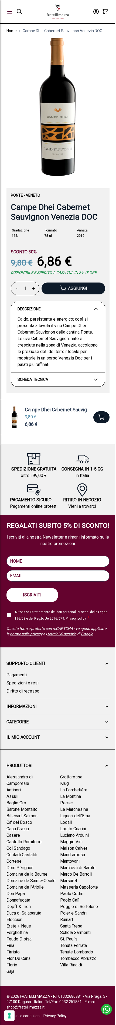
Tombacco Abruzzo (78, 958)
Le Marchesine (74, 809)
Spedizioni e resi (22, 682)
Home (11, 31)
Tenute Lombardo (76, 952)
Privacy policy (76, 618)
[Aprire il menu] (9, 11)
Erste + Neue (18, 926)
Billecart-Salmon (21, 815)
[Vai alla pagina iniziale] (57, 11)
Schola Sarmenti (75, 932)
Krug (64, 783)
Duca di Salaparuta (23, 913)
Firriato (13, 952)
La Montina (70, 796)
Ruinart (66, 919)
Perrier (66, 802)
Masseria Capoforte (79, 887)
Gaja (10, 971)
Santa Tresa (71, 926)
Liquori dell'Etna (75, 815)
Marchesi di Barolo (77, 867)
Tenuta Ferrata (73, 945)
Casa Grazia (17, 828)
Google (87, 634)
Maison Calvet (73, 848)
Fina (10, 945)
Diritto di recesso (22, 691)
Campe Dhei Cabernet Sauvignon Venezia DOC (62, 31)
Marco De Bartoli (76, 874)
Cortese (14, 861)
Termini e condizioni (23, 1016)
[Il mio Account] (96, 11)
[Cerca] (19, 11)
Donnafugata (18, 900)
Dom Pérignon (19, 867)
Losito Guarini (73, 828)
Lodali (66, 822)
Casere (13, 835)
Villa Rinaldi (71, 964)
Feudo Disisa (19, 939)
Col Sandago (18, 848)
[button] (58, 663)
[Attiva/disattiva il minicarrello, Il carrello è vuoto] (105, 11)
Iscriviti (32, 594)
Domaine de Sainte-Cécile (31, 880)
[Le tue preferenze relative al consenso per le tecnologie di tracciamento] (9, 1015)
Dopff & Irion (18, 906)
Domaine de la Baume (26, 874)
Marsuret (68, 880)
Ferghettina (17, 932)
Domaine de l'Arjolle (25, 887)
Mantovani (70, 861)
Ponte (17, 195)
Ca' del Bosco (19, 822)
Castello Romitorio (24, 841)
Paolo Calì (69, 900)
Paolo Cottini (72, 893)
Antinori (13, 789)
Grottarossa (71, 776)
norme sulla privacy (26, 634)
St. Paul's (68, 939)
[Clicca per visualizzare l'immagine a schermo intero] (58, 107)
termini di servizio (61, 634)
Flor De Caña (18, 958)
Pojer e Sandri (73, 913)
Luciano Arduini (74, 835)
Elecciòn (14, 919)
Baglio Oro (16, 802)
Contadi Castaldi (21, 854)
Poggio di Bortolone (79, 906)
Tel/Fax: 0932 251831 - (65, 1002)
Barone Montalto (21, 809)
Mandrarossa (72, 854)
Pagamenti (16, 674)
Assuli (12, 796)
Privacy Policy (55, 1016)
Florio (11, 964)
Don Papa (15, 893)
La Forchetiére (73, 789)
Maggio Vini (71, 841)
